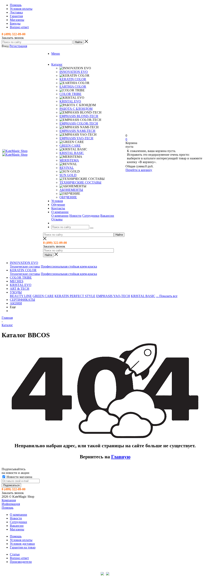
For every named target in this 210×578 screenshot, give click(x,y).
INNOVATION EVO (73, 72)
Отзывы (57, 219)
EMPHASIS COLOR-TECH (78, 123)
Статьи (15, 554)
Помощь (7, 507)
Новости (75, 215)
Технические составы (25, 266)
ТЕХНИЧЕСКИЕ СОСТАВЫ (80, 182)
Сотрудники (90, 215)
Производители (21, 561)
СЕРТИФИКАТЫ (22, 299)
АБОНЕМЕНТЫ (71, 190)
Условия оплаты (21, 540)
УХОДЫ (16, 292)
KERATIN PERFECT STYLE (75, 296)
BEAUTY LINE (21, 296)
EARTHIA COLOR (72, 86)
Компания (9, 500)
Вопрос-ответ (19, 558)
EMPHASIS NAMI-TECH (77, 131)
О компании (59, 215)
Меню (55, 53)
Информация (11, 504)
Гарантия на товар (22, 547)
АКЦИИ (16, 303)
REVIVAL (66, 167)
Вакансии (107, 215)
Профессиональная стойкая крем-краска (69, 266)
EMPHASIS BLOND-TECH (78, 116)
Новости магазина (19, 477)
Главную (120, 456)
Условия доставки (22, 543)
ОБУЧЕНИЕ (68, 197)
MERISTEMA (69, 160)
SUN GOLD (67, 175)
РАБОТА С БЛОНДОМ (75, 108)
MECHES (16, 281)
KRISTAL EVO (70, 101)
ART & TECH (19, 288)
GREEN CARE (70, 145)
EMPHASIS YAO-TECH (76, 138)
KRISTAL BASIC (71, 153)
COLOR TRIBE (70, 94)
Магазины (17, 529)
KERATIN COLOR (72, 79)
